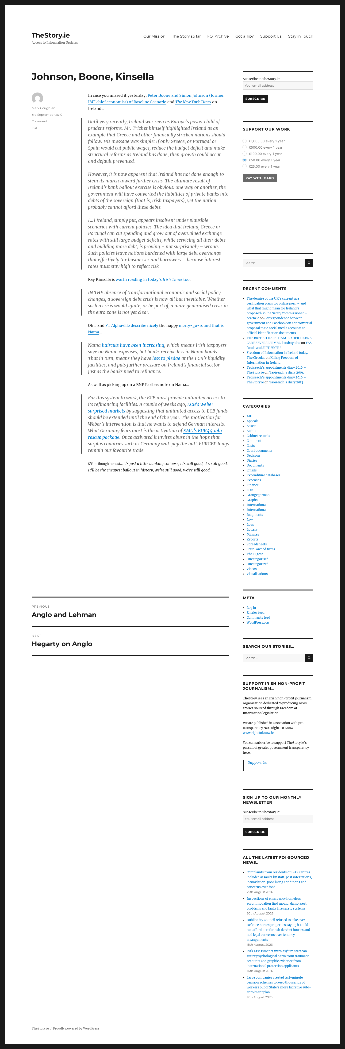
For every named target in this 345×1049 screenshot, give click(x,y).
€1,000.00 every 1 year (267, 141)
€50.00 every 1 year (264, 160)
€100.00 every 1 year (265, 154)
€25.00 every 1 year (264, 166)
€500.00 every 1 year (265, 147)
